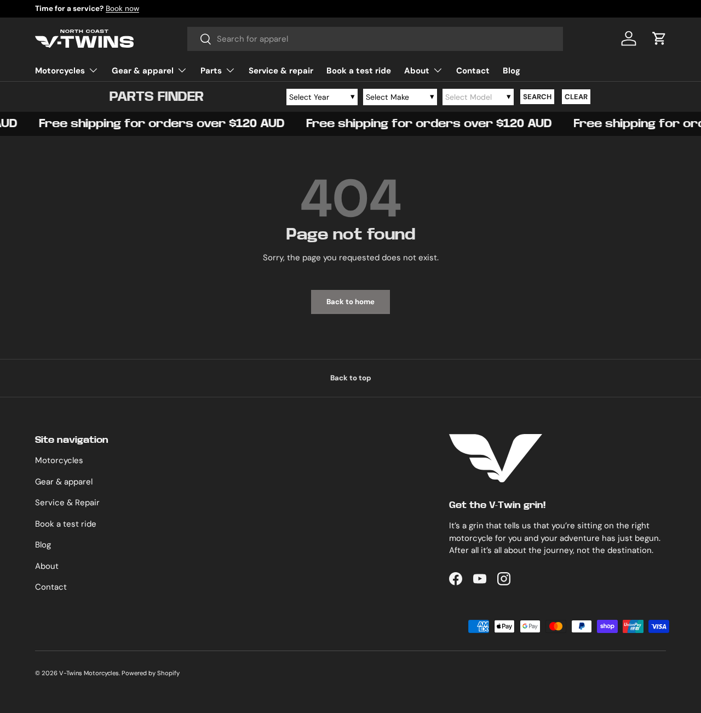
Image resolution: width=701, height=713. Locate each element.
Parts (211, 70)
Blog (511, 70)
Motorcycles (60, 70)
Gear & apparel (143, 70)
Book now (122, 8)
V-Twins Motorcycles (89, 673)
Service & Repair (67, 502)
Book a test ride (358, 70)
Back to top (350, 378)
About (416, 70)
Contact (473, 70)
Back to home (350, 301)
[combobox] (375, 39)
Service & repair (281, 70)
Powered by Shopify (151, 673)
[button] (659, 38)
